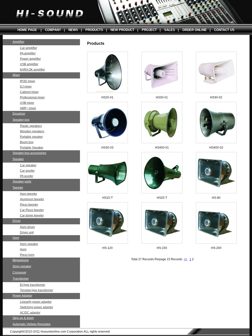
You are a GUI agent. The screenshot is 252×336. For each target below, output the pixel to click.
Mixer (16, 75)
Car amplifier (28, 48)
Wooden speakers (32, 131)
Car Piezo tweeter (32, 210)
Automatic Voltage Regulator (32, 324)
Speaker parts (22, 181)
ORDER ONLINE (194, 30)
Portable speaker (31, 136)
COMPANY (53, 30)
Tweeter (18, 187)
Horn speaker (29, 244)
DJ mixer (26, 86)
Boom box (26, 142)
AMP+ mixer (28, 108)
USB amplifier (29, 64)
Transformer (21, 278)
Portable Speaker (31, 147)
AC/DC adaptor (30, 312)
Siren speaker (22, 266)
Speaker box (21, 120)
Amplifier (18, 42)
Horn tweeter (28, 194)
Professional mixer (32, 97)
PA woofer (26, 176)
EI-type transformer (32, 285)
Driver (17, 221)
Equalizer (19, 113)
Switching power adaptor (36, 307)
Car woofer (27, 170)
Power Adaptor (22, 295)
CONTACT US (224, 30)
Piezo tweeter (29, 204)
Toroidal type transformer (36, 290)
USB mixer (27, 103)
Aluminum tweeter (32, 199)
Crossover (19, 272)
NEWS (73, 30)
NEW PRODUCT (122, 30)
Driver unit (27, 232)
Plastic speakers (31, 126)
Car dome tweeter (32, 215)
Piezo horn (27, 255)
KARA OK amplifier (32, 69)
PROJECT (149, 30)
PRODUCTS (94, 30)
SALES (169, 30)
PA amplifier (28, 53)
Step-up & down (23, 318)
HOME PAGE (27, 30)
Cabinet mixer (29, 92)
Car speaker (28, 165)
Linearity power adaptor (36, 302)
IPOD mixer (27, 81)
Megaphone (21, 260)
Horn (16, 238)
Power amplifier (30, 59)
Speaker (18, 159)
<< (185, 259)
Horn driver (27, 227)
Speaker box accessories (29, 153)
